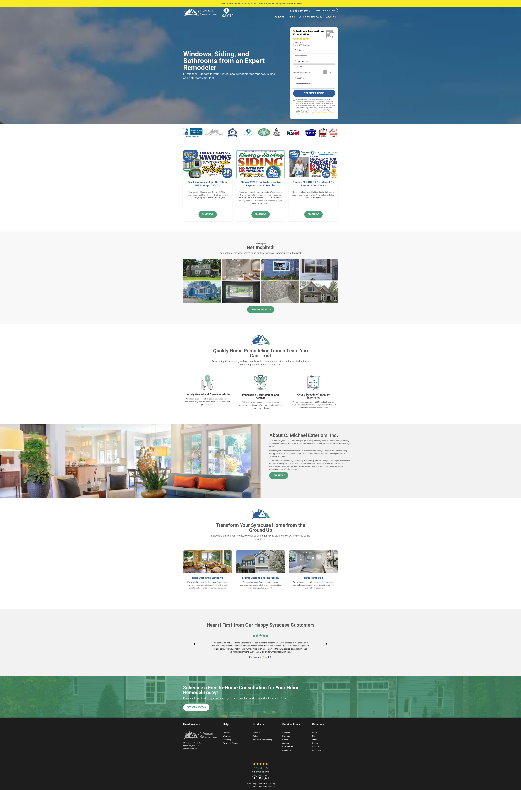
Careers (315, 747)
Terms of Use (262, 784)
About (314, 733)
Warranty (227, 736)
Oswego (285, 743)
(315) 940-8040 (192, 746)
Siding (255, 736)
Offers (314, 740)
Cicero (285, 740)
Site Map (272, 784)
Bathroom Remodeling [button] (310, 16)
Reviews (315, 743)
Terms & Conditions (321, 112)
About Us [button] (331, 16)
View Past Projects (260, 309)
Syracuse (286, 733)
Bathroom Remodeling (262, 740)
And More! (286, 750)
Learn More (279, 475)
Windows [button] (279, 16)
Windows (256, 733)
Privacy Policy (251, 784)
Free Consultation (325, 10)
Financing (227, 740)
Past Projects (317, 750)
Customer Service (230, 743)
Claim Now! (207, 214)
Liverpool (286, 736)
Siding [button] (291, 16)
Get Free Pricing (314, 93)
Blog (314, 736)
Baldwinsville (287, 747)
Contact (226, 733)
